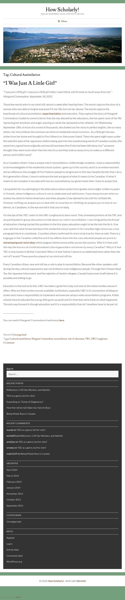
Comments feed (14, 555)
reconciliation (60, 338)
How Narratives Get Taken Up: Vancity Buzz (28, 407)
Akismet (18, 597)
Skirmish (81, 580)
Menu (64, 21)
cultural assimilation (21, 338)
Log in (10, 543)
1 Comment (8, 342)
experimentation (51, 113)
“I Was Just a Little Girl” (30, 83)
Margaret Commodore (42, 338)
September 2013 (15, 505)
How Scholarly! (62, 9)
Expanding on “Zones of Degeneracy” (25, 401)
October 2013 (14, 499)
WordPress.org (14, 561)
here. (61, 320)
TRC (87, 338)
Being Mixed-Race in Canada (21, 413)
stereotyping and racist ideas (19, 242)
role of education (76, 338)
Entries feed (13, 549)
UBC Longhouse (99, 338)
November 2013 (15, 493)
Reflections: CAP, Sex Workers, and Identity (28, 389)
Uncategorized (19, 334)
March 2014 (13, 475)
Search (10, 368)
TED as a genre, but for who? (21, 395)
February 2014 (14, 481)
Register (11, 537)
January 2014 (13, 487)
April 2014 (12, 469)
